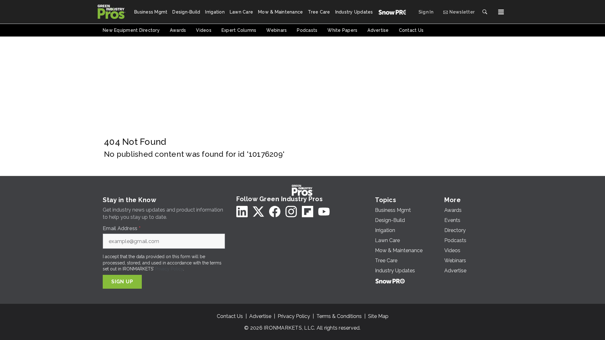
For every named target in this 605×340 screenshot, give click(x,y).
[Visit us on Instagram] (291, 211)
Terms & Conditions (339, 316)
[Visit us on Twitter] (258, 211)
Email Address (122, 228)
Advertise (260, 316)
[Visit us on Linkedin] (242, 211)
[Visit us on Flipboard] (307, 211)
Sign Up (122, 282)
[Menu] (501, 12)
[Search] (484, 12)
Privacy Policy (169, 268)
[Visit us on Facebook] (274, 211)
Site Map (378, 316)
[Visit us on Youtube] (324, 211)
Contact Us (230, 316)
